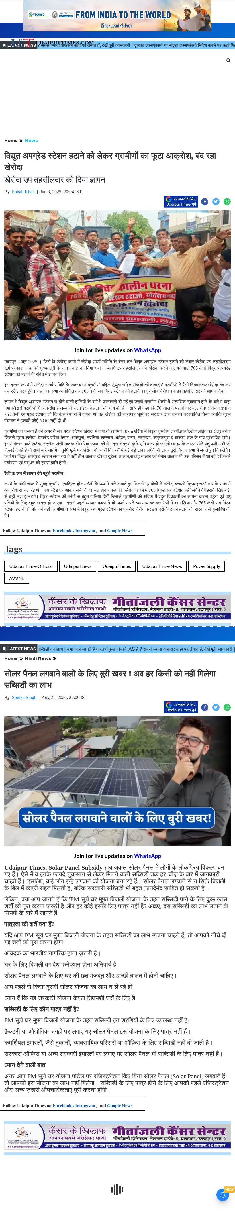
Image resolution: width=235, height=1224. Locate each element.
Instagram (85, 530)
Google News (119, 530)
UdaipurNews (77, 566)
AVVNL (16, 578)
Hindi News (38, 658)
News (31, 140)
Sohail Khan (23, 191)
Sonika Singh (24, 697)
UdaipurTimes (117, 566)
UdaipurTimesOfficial (31, 566)
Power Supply (206, 566)
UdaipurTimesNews (162, 566)
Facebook (62, 530)
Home (11, 140)
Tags (13, 548)
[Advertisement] (117, 94)
